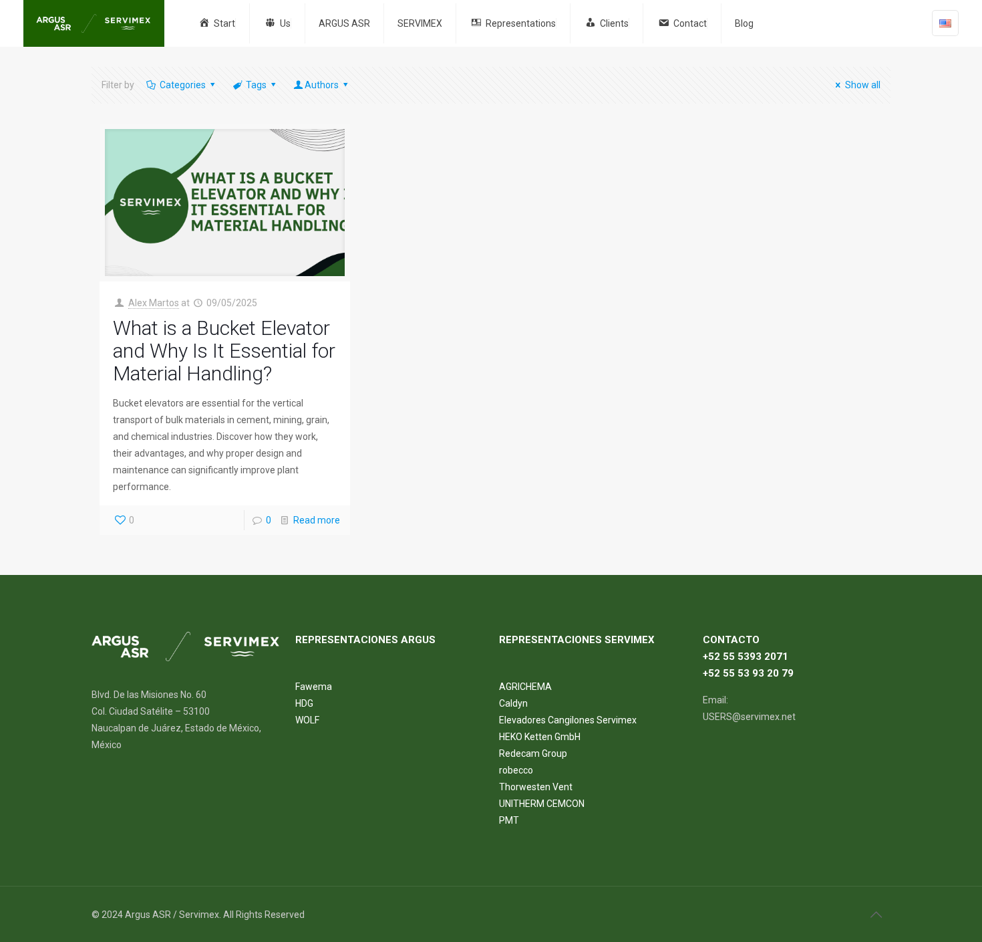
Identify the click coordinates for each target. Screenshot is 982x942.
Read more (316, 520)
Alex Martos (153, 303)
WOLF (307, 720)
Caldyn (513, 703)
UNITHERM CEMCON (542, 803)
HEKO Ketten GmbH (540, 736)
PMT (509, 820)
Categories (183, 85)
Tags (256, 85)
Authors (322, 85)
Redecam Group (533, 753)
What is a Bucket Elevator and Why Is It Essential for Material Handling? (224, 350)
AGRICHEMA (525, 686)
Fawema (313, 686)
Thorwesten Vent (535, 787)
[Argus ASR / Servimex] (93, 23)
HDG (304, 703)
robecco (516, 770)
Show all (862, 85)
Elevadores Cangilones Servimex (568, 720)
